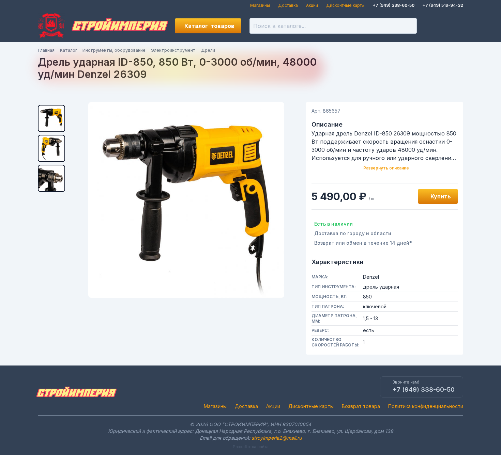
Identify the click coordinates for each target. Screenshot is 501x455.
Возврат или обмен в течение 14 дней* (363, 243)
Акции (312, 5)
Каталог (209, 25)
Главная (46, 50)
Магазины (260, 5)
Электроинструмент (173, 50)
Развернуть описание (386, 167)
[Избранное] (432, 25)
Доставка (288, 5)
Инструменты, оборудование (114, 50)
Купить (440, 196)
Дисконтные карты (345, 5)
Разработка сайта (251, 446)
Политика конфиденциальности (425, 406)
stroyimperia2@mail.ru (277, 438)
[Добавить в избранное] (405, 196)
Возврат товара (361, 406)
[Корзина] (455, 25)
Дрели (208, 50)
